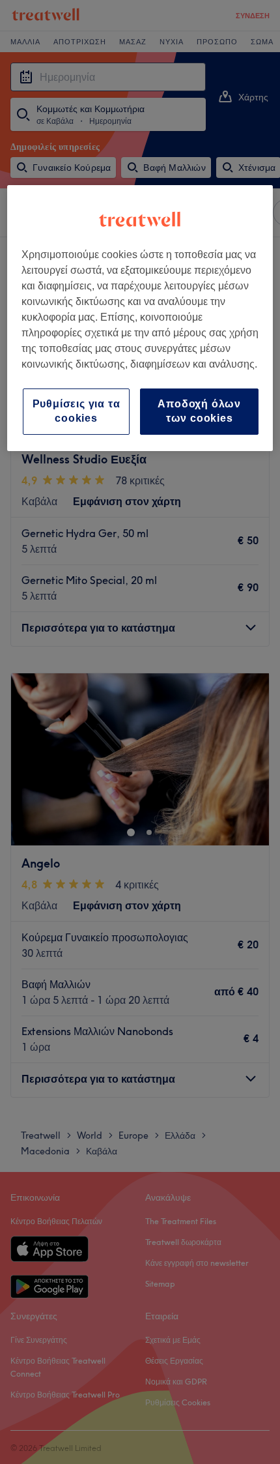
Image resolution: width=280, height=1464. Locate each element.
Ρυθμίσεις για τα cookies (76, 411)
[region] (140, 318)
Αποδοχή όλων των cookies (199, 411)
